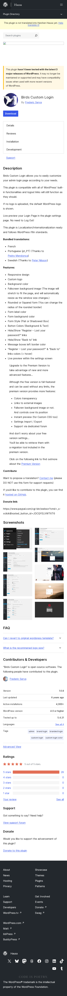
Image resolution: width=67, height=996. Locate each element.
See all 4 (59, 724)
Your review (10, 799)
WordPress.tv (12, 912)
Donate (41, 907)
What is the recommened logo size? (23, 647)
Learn (6, 896)
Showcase (41, 869)
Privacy (7, 886)
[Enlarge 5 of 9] (59, 531)
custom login (37, 738)
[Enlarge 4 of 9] (28, 602)
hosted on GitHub (15, 494)
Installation (12, 141)
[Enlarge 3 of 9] (28, 578)
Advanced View (12, 746)
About (6, 869)
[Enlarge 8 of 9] (59, 587)
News (6, 875)
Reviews (11, 133)
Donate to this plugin (15, 850)
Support (10, 157)
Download (10, 113)
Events (39, 901)
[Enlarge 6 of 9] (59, 551)
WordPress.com (13, 923)
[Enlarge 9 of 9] (59, 605)
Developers (9, 907)
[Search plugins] (36, 35)
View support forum (14, 822)
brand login (42, 731)
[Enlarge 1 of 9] (28, 531)
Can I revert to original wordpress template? (28, 638)
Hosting (7, 880)
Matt (7, 928)
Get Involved (42, 896)
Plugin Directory (11, 14)
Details (10, 125)
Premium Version (30, 463)
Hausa (14, 953)
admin (31, 731)
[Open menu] (62, 4)
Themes (39, 875)
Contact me (46, 478)
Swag (40, 912)
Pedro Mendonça (18, 255)
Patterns (40, 886)
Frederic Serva (33, 102)
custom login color (54, 738)
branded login (56, 731)
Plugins (39, 880)
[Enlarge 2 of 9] (28, 556)
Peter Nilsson (39, 260)
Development (14, 149)
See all (60, 799)
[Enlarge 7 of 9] (59, 568)
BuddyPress (11, 939)
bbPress (9, 934)
